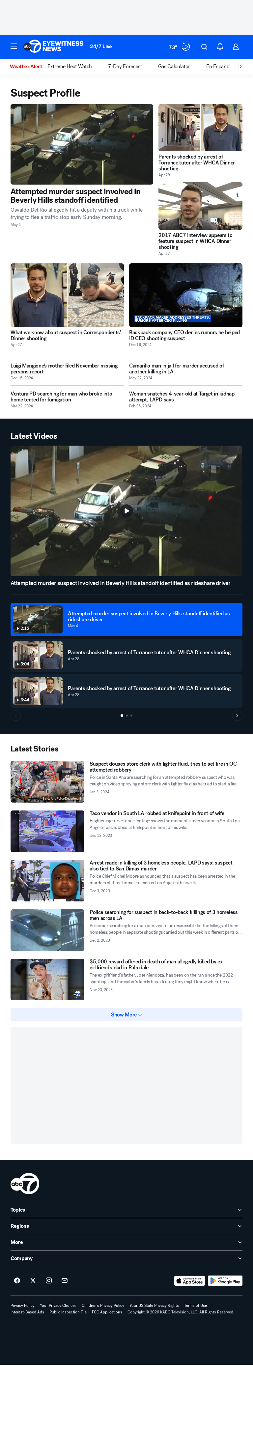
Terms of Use (195, 1305)
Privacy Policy (23, 1305)
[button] (14, 46)
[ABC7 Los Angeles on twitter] (33, 1280)
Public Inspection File (68, 1312)
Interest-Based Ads (27, 1312)
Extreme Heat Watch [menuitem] (69, 67)
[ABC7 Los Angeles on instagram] (48, 1280)
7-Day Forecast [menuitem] (125, 67)
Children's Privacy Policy (103, 1305)
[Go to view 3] (131, 716)
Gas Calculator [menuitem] (174, 67)
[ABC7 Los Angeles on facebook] (17, 1280)
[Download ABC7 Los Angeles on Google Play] (225, 1281)
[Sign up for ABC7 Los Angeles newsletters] (64, 1280)
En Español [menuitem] (218, 67)
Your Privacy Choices (58, 1305)
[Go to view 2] (127, 716)
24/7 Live (101, 46)
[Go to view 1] (122, 715)
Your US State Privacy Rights (154, 1305)
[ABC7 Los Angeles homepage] (53, 47)
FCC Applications (107, 1312)
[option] (28, 66)
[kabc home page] (25, 1183)
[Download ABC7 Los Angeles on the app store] (190, 1281)
